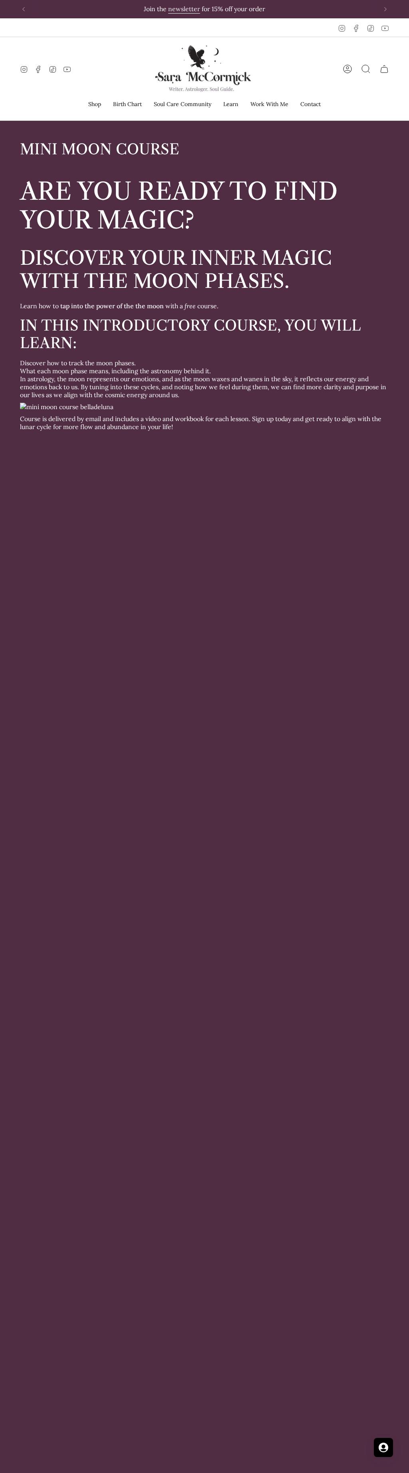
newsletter (184, 9)
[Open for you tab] (383, 1447)
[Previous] (23, 9)
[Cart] (384, 69)
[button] (94, 104)
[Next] (385, 9)
